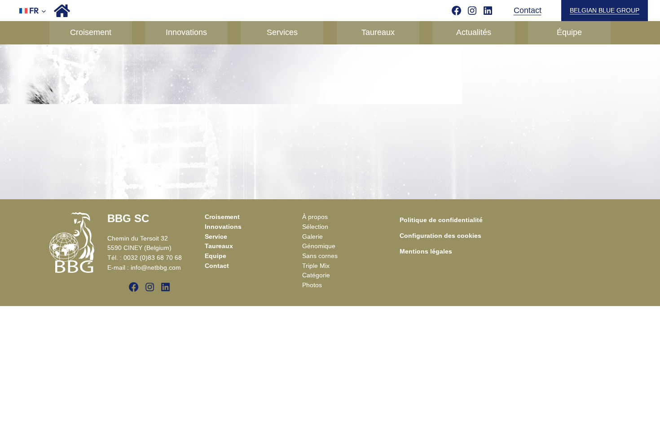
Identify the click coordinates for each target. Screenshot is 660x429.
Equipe (215, 255)
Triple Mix (316, 265)
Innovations (223, 226)
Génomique (318, 246)
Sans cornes (320, 255)
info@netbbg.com (156, 267)
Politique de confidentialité (441, 219)
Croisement (222, 216)
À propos (315, 216)
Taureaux (219, 246)
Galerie (312, 236)
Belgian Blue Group (604, 10)
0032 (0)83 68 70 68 (152, 257)
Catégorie (316, 275)
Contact (527, 10)
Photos (312, 285)
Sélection (315, 226)
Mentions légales (426, 251)
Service (216, 236)
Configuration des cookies (440, 235)
